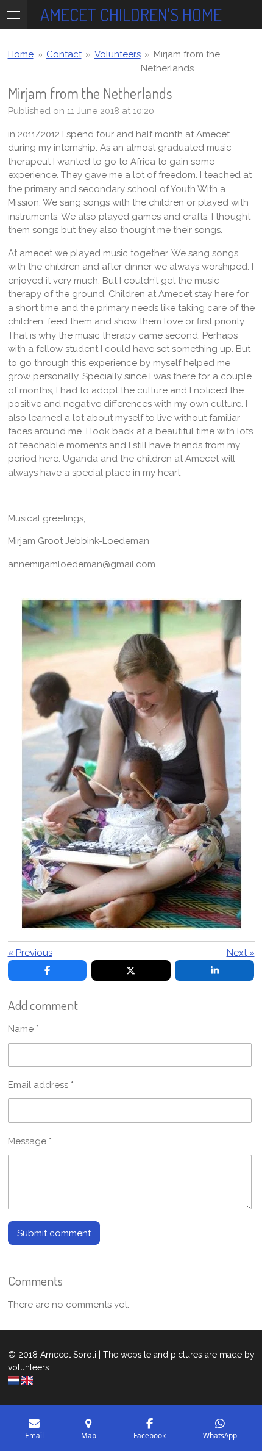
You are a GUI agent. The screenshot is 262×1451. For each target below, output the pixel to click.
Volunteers (117, 54)
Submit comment (54, 1233)
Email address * (41, 1085)
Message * (30, 1141)
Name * (23, 1028)
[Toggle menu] (13, 14)
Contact (64, 54)
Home (21, 54)
